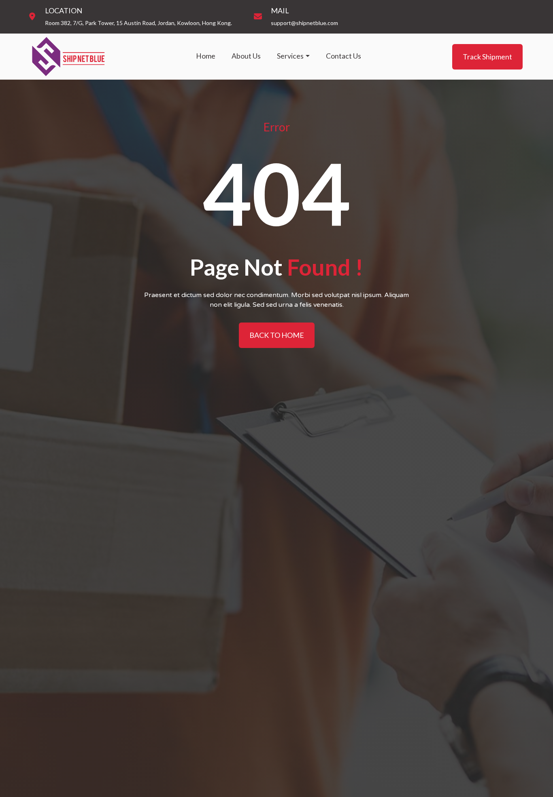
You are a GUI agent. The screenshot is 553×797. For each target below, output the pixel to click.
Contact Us (343, 56)
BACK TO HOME (276, 335)
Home (205, 56)
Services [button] (290, 56)
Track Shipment (487, 56)
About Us (246, 56)
